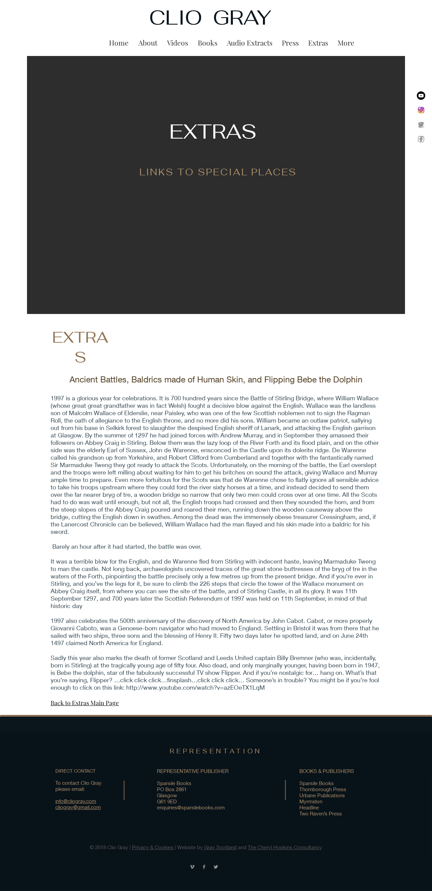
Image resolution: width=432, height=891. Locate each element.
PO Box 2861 (172, 789)
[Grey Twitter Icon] (216, 867)
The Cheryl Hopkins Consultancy (285, 847)
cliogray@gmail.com (78, 807)
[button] (177, 42)
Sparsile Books (174, 783)
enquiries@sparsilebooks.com (191, 807)
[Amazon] (421, 124)
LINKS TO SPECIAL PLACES (218, 172)
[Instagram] (421, 110)
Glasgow (167, 795)
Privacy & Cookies (152, 847)
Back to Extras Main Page (85, 703)
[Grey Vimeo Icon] (192, 867)
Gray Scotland (220, 847)
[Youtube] (421, 95)
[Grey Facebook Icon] (421, 139)
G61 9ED (167, 801)
